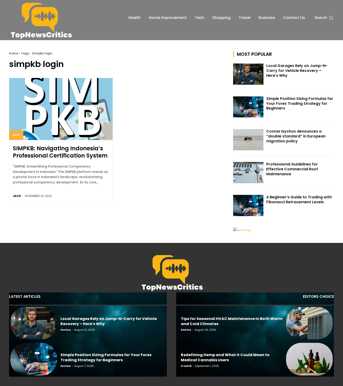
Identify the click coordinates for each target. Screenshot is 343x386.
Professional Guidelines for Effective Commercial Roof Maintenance (292, 169)
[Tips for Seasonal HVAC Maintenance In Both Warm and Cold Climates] (309, 323)
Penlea (65, 330)
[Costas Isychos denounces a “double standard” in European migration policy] (248, 139)
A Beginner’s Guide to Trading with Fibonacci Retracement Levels (299, 199)
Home (13, 53)
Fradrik (186, 366)
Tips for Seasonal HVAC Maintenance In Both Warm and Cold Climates (232, 321)
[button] (324, 17)
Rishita (186, 330)
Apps (16, 135)
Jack (17, 196)
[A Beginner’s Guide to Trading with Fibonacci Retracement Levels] (248, 205)
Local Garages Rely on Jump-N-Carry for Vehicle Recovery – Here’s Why (297, 70)
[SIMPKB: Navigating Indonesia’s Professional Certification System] (61, 109)
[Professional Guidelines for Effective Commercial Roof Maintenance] (248, 172)
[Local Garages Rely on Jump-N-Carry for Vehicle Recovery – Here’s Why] (248, 74)
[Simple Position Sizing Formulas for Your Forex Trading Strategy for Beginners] (248, 107)
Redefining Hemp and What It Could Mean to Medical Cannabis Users (225, 357)
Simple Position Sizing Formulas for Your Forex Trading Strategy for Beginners (299, 103)
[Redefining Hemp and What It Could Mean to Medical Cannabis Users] (309, 359)
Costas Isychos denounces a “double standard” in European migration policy (296, 136)
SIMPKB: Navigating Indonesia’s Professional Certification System (60, 151)
